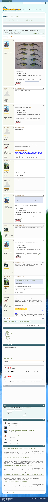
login (26, 407)
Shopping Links (9, 341)
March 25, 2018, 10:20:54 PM (19, 127)
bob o (19, 442)
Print (43, 36)
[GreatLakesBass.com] (4, 154)
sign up (29, 407)
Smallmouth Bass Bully (12, 425)
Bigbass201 (19, 425)
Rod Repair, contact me (12, 442)
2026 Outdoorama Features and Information (15, 481)
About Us (8, 335)
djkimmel (9, 367)
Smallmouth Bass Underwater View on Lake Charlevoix (18, 430)
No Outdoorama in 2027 (12, 422)
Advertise (8, 336)
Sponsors (8, 337)
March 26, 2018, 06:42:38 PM (19, 195)
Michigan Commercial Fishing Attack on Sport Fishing (17, 457)
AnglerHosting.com (12, 492)
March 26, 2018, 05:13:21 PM (19, 160)
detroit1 (6, 178)
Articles (7, 334)
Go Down (5, 36)
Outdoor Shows (9, 333)
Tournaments (8, 332)
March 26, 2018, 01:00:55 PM (19, 142)
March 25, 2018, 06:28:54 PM (19, 40)
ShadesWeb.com (11, 500)
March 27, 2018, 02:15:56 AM (19, 276)
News (7, 331)
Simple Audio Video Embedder (6, 499)
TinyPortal (32, 498)
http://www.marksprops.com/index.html (32, 80)
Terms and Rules (39, 498)
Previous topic (36, 33)
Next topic (42, 33)
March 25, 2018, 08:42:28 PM (19, 105)
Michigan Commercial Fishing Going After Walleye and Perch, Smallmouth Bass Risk (23, 435)
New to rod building (11, 439)
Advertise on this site (8, 358)
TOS (7, 339)
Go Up (5, 318)
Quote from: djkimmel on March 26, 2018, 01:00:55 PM (26, 198)
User (5, 405)
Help (35, 498)
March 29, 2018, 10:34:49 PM (19, 295)
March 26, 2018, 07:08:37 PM (19, 225)
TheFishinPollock (8, 161)
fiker (17, 439)
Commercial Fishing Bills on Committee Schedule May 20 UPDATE (21, 448)
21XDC (6, 40)
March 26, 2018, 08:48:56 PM (19, 262)
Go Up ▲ (44, 498)
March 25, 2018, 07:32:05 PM (19, 88)
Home (7, 330)
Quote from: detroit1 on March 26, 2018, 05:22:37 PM (26, 280)
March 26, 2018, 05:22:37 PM (19, 178)
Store (7, 342)
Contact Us (8, 338)
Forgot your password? (24, 417)
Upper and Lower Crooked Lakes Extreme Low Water (18, 465)
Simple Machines (10, 498)
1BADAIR (6, 127)
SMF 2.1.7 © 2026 (5, 498)
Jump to (28, 325)
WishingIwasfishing (8, 89)
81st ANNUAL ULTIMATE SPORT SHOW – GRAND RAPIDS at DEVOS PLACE (23, 474)
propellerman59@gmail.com (20, 80)
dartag (6, 225)
